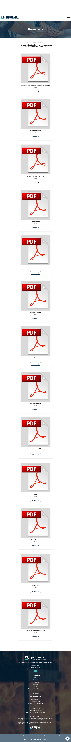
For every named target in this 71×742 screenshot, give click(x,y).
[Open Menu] (68, 17)
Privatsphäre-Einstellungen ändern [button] (16, 736)
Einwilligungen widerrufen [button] (57, 736)
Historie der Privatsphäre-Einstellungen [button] (38, 736)
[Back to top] (67, 739)
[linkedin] (35, 671)
